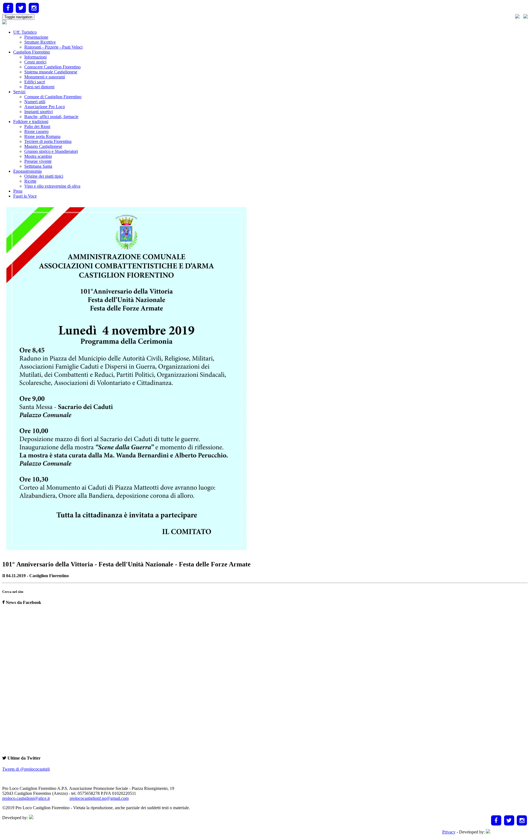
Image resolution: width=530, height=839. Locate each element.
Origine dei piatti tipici (43, 176)
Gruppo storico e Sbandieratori (51, 151)
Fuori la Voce (25, 196)
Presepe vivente (38, 161)
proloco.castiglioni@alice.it (26, 798)
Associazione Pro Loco (44, 106)
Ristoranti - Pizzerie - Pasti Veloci (53, 47)
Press (17, 191)
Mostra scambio (38, 156)
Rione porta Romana (42, 136)
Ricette (30, 181)
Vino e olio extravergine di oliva (52, 186)
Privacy (448, 832)
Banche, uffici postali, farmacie (51, 116)
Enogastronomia (27, 171)
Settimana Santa (38, 166)
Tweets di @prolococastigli (26, 769)
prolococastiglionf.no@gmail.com (99, 798)
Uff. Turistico (25, 32)
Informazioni (35, 57)
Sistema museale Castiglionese (50, 72)
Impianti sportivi (38, 111)
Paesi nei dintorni (39, 86)
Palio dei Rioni (37, 126)
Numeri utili (34, 101)
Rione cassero (36, 131)
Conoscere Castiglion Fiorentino (52, 67)
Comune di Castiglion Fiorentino (52, 96)
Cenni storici (35, 62)
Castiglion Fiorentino (31, 52)
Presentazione (36, 37)
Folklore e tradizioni (30, 121)
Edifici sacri (34, 81)
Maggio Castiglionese (43, 146)
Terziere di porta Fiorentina (47, 141)
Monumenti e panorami (44, 76)
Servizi (19, 91)
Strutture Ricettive (40, 42)
